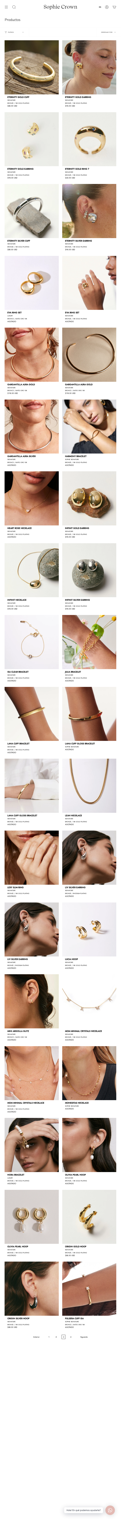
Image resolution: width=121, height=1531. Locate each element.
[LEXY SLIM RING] (32, 858)
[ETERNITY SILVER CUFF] (32, 211)
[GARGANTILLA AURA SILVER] (32, 427)
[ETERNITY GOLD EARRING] (89, 67)
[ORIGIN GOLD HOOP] (89, 1217)
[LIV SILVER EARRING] (89, 858)
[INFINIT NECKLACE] (32, 570)
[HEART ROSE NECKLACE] (32, 498)
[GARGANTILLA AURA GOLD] (32, 355)
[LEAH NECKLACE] (89, 786)
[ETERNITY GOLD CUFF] (32, 67)
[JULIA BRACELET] (89, 642)
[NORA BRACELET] (32, 1145)
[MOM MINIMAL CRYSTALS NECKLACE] (89, 1001)
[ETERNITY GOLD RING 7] (89, 139)
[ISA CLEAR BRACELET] (32, 642)
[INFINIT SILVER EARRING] (89, 570)
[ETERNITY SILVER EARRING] (89, 211)
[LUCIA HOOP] (89, 929)
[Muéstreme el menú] (6, 7)
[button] (14, 7)
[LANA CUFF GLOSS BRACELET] (89, 714)
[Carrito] (114, 7)
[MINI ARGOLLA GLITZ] (32, 1001)
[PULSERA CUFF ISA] (89, 1289)
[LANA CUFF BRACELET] (32, 714)
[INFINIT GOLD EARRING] (89, 498)
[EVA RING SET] (32, 283)
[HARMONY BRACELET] (89, 427)
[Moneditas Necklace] (89, 1073)
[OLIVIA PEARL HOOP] (89, 1145)
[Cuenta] (107, 7)
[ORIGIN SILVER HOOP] (32, 1289)
